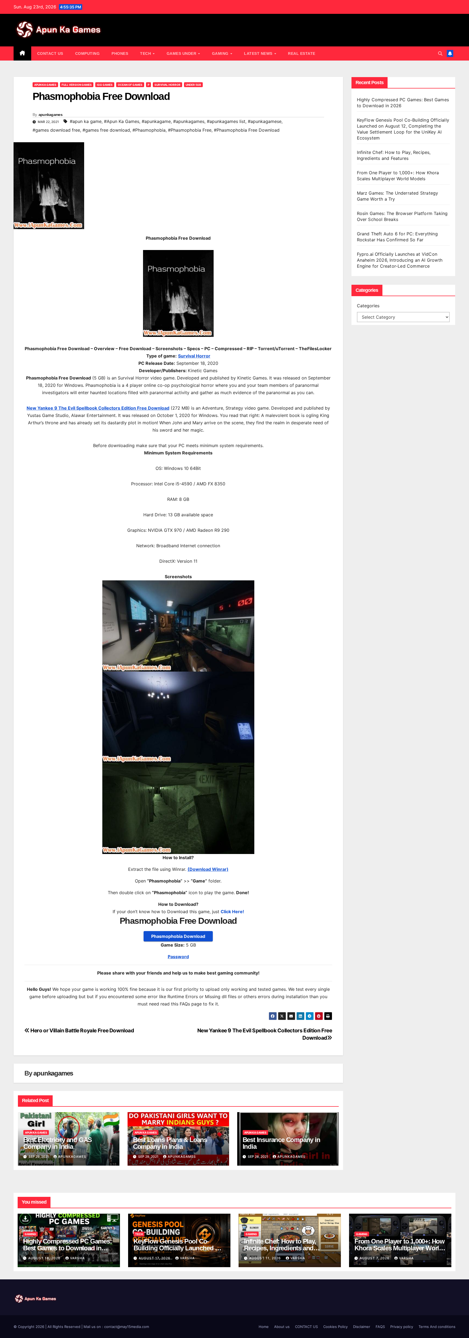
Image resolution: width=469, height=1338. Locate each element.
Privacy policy (401, 1326)
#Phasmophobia (149, 130)
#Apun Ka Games (121, 121)
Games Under (182, 53)
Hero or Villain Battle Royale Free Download (82, 1030)
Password (178, 956)
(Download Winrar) (208, 869)
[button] (440, 53)
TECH (146, 53)
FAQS (380, 1326)
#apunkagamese (264, 121)
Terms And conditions (437, 1326)
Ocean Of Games (130, 84)
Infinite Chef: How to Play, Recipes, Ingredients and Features (280, 1248)
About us (282, 1326)
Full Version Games (77, 84)
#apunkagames (188, 121)
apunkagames (50, 114)
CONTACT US (50, 53)
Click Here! (232, 911)
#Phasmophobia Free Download (247, 130)
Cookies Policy (335, 1326)
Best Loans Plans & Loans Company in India (170, 1143)
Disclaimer (361, 1326)
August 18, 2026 (45, 1258)
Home (264, 1326)
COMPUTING (87, 53)
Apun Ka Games (45, 84)
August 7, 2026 (375, 1258)
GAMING (221, 53)
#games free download (106, 130)
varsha (77, 1258)
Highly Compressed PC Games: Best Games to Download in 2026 (67, 1248)
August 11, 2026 (265, 1258)
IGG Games (105, 84)
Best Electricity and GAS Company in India (57, 1143)
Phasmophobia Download (178, 936)
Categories (368, 305)
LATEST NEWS (259, 53)
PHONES (120, 53)
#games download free (56, 130)
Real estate (301, 53)
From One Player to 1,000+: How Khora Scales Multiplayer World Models (399, 1248)
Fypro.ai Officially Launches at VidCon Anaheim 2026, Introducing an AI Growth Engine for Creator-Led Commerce (400, 260)
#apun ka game (86, 121)
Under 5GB (193, 84)
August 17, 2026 (155, 1258)
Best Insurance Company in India (281, 1143)
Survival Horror (167, 84)
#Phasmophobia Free (189, 130)
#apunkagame (156, 121)
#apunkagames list (226, 121)
